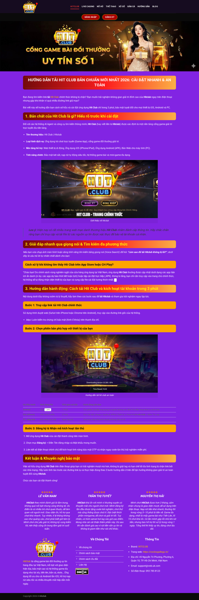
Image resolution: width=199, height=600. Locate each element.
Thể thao (111, 6)
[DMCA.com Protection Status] (81, 571)
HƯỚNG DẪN (144, 6)
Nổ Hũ (100, 6)
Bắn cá (131, 6)
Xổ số (122, 6)
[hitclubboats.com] (44, 6)
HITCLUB (74, 6)
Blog (155, 6)
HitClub (27, 561)
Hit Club (55, 97)
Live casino (88, 6)
